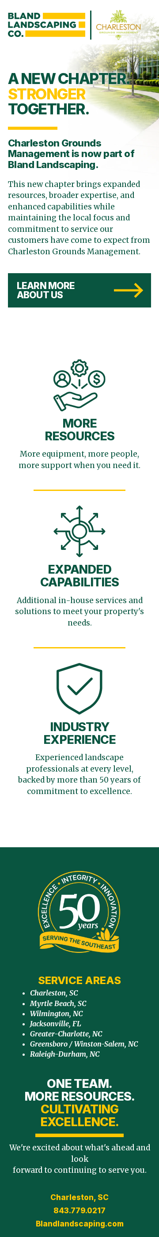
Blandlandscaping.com (80, 1223)
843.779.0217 (79, 1210)
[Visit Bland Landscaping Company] (46, 25)
